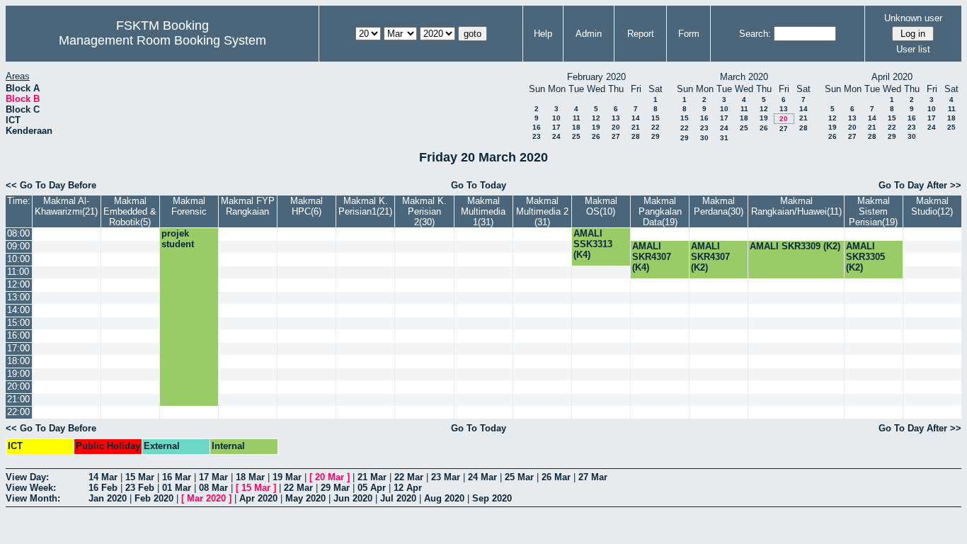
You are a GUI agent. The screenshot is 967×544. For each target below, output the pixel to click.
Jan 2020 (107, 498)
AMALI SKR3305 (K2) (865, 257)
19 (596, 127)
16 (536, 127)
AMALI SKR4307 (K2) (710, 257)
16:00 (18, 335)
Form (688, 33)
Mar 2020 (206, 498)
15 (655, 118)
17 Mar (213, 477)
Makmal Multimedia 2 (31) (542, 211)
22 (655, 127)
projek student (177, 238)
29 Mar (335, 487)
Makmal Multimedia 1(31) (483, 211)
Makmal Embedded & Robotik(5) (129, 211)
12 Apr (408, 487)
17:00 (18, 348)
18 (576, 127)
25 (576, 136)
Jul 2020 (398, 498)
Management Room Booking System (162, 40)
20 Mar (329, 477)
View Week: (31, 487)
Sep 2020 (492, 498)
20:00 (18, 386)
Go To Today (478, 185)
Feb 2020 (154, 498)
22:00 (18, 412)
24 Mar (482, 477)
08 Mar (213, 487)
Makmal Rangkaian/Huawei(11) (796, 206)
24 (556, 136)
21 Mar (372, 477)
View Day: (27, 477)
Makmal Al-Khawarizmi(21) (66, 206)
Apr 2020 (258, 498)
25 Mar (519, 477)
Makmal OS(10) (601, 206)
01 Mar (176, 487)
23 (536, 136)
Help (543, 33)
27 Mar (592, 477)
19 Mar (287, 477)
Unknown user (913, 18)
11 (576, 118)
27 (616, 136)
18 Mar (250, 477)
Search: (755, 33)
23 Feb (139, 487)
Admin (589, 33)
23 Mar (445, 477)
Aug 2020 (444, 498)
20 (616, 127)
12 (596, 118)
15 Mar (139, 477)
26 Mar (556, 477)
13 (616, 118)
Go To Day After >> (920, 185)
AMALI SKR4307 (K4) (651, 257)
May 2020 (305, 498)
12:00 (18, 284)
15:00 (18, 322)
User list (913, 49)
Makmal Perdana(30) (718, 206)
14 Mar (103, 477)
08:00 (18, 233)
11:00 (18, 271)
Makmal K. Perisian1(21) (365, 206)
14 (635, 118)
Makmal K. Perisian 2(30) (424, 211)
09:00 (18, 246)
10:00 (18, 259)
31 (724, 138)
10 (556, 118)
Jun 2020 (352, 498)
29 (655, 136)
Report (640, 33)
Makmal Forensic (189, 206)
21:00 (18, 399)
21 (635, 127)
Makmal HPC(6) (306, 206)
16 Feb (103, 487)
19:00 (18, 373)
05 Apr (371, 487)
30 (704, 138)
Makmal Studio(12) (932, 206)
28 (635, 136)
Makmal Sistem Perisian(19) (873, 211)
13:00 (18, 297)
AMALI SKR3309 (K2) (795, 246)
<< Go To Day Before (51, 185)
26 (596, 136)
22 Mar (408, 477)
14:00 (18, 310)
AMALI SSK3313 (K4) (592, 244)
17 (556, 127)
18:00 (18, 361)
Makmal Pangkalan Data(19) (660, 211)
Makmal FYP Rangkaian (248, 206)
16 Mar (176, 477)
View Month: (33, 498)
